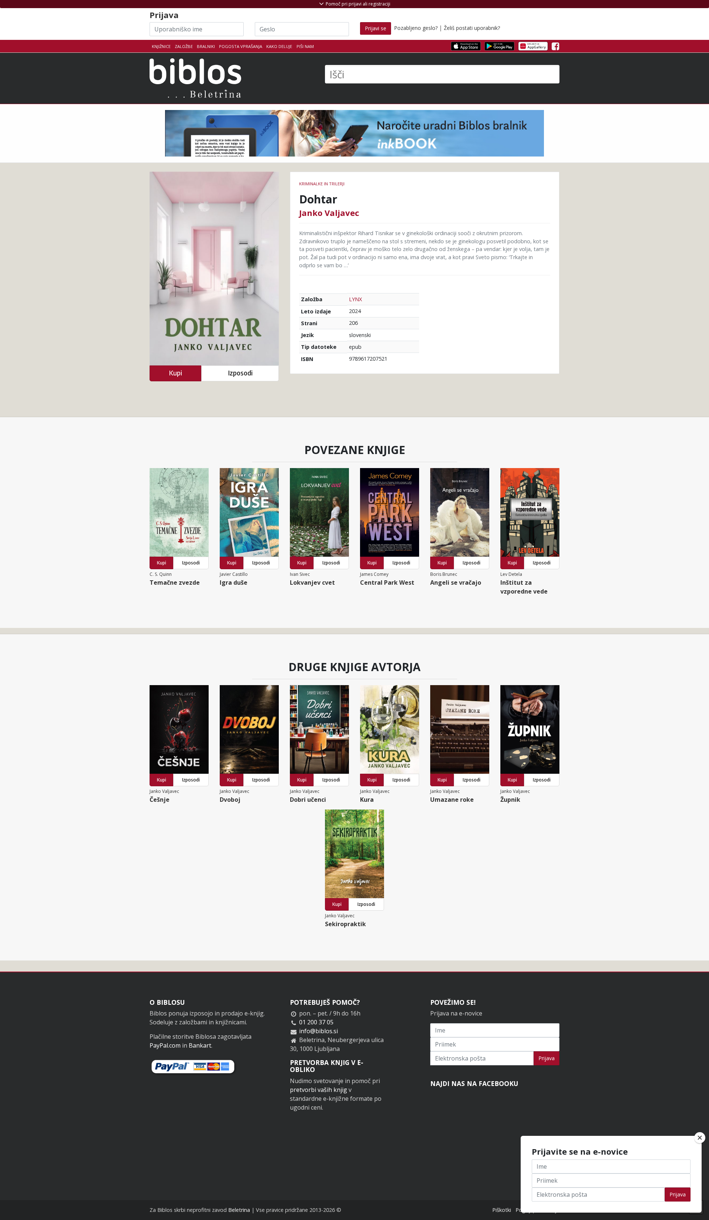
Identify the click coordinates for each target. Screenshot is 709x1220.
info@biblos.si (318, 1031)
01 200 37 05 (316, 1022)
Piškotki (501, 1209)
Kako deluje (279, 46)
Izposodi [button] (240, 373)
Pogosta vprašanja (240, 46)
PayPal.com (165, 1045)
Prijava (546, 1058)
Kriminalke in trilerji (322, 183)
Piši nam (305, 46)
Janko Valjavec (329, 212)
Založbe (184, 46)
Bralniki (206, 46)
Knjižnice (161, 46)
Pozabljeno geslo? (416, 27)
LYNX (355, 299)
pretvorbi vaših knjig (318, 1090)
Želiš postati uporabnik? (472, 27)
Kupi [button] (175, 373)
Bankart (200, 1045)
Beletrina (239, 1209)
